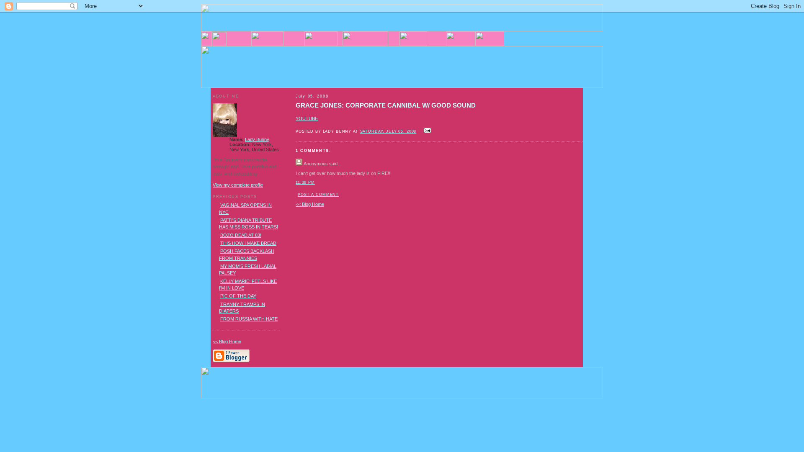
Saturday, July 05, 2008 (388, 131)
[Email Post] (426, 131)
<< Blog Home (310, 204)
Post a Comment (318, 195)
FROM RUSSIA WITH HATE (249, 318)
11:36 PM (305, 182)
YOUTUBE (307, 118)
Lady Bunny (257, 139)
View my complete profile (238, 184)
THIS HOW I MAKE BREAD (248, 243)
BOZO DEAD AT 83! (240, 235)
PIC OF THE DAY (238, 295)
